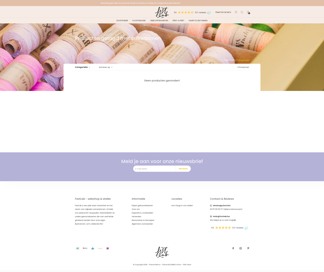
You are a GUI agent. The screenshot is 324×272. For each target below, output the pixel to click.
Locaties (176, 199)
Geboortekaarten (159, 20)
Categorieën (81, 67)
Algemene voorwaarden (142, 224)
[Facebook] (233, 248)
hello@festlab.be (221, 216)
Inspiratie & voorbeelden (142, 213)
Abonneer (183, 168)
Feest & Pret (178, 20)
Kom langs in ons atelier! (182, 205)
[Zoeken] (242, 12)
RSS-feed (187, 264)
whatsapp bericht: (222, 205)
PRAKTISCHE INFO (223, 12)
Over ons (136, 209)
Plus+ (179, 264)
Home (226, 60)
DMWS (173, 264)
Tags (232, 60)
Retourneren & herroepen (143, 220)
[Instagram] (240, 248)
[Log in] (236, 12)
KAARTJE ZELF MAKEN (198, 20)
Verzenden (136, 216)
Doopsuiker (122, 20)
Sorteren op (104, 67)
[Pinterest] (248, 248)
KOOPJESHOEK (139, 20)
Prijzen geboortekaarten (142, 205)
